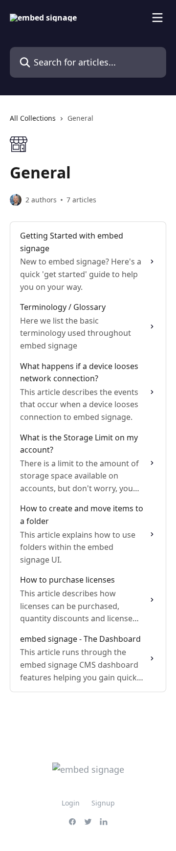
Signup (103, 802)
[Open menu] (157, 17)
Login (71, 802)
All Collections (33, 118)
